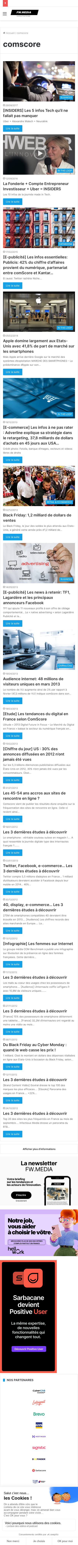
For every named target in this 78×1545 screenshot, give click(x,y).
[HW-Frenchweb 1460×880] (39, 1255)
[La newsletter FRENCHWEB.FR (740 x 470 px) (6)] (39, 1204)
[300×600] (28, 1372)
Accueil (10, 32)
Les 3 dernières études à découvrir (35, 832)
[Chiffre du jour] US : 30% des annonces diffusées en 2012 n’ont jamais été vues (33, 754)
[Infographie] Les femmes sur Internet (38, 943)
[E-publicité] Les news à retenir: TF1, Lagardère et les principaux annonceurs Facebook (36, 597)
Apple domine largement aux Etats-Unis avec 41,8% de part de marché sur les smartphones (38, 346)
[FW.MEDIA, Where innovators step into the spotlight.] (24, 13)
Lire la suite (13, 128)
